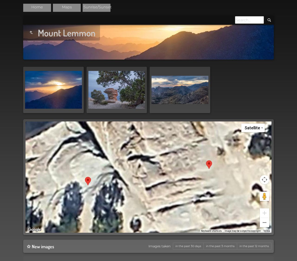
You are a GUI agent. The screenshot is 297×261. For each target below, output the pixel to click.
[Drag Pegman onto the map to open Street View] (264, 196)
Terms (266, 231)
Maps (67, 7)
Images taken (159, 246)
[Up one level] (31, 32)
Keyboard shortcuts (211, 231)
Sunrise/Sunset (98, 7)
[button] (209, 164)
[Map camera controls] (264, 179)
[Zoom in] (264, 213)
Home (37, 7)
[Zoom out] (264, 222)
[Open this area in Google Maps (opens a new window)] (34, 230)
